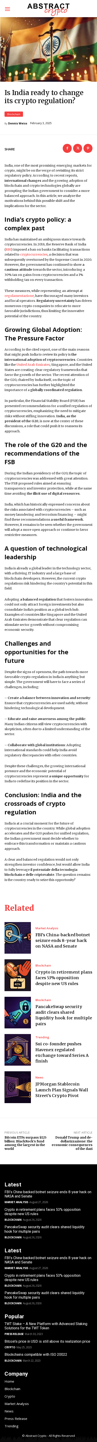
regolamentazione (19, 296)
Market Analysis (46, 928)
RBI (8, 249)
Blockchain (13, 114)
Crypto (10, 1347)
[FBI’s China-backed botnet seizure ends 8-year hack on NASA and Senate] (18, 938)
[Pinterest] (87, 148)
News (39, 1077)
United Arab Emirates (33, 365)
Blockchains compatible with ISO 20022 (36, 1354)
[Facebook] (67, 148)
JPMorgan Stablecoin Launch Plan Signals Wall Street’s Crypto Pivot (61, 1089)
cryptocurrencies (34, 254)
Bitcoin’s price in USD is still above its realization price (47, 1341)
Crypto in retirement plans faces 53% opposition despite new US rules (63, 977)
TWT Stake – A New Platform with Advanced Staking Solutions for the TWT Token (46, 1326)
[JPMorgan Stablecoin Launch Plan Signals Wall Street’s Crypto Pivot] (18, 1087)
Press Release (14, 1334)
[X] (77, 148)
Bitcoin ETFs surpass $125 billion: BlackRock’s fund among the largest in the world (25, 1143)
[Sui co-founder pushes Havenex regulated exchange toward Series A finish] (18, 1050)
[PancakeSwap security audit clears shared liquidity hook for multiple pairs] (18, 1012)
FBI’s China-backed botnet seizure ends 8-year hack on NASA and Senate (62, 940)
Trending (42, 1037)
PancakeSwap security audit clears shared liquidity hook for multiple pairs (63, 1015)
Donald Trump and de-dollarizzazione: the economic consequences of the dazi (72, 1143)
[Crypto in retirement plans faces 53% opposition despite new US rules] (18, 975)
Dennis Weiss (17, 123)
